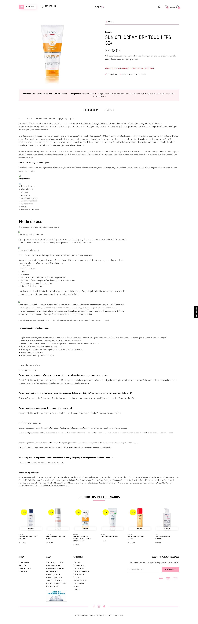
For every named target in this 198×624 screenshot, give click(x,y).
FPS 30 (61, 462)
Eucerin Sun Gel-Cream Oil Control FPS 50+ (41, 462)
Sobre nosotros (24, 562)
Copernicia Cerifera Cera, (130, 480)
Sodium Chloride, (63, 485)
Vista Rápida (39, 512)
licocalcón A (26, 142)
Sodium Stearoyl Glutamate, (116, 483)
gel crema (152, 93)
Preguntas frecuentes (53, 565)
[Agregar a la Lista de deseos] (42, 537)
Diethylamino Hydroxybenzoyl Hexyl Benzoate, (155, 477)
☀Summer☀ (91, 93)
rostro (94, 96)
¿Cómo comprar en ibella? (55, 562)
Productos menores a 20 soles (56, 583)
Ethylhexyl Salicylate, (114, 477)
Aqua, (21, 477)
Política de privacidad (53, 574)
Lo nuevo (76, 586)
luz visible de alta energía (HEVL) (93, 123)
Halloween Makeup (79, 565)
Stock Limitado (78, 583)
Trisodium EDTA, (36, 485)
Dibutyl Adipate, (47, 480)
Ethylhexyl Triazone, (130, 477)
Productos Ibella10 (52, 586)
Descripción (91, 109)
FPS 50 (145, 93)
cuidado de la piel (110, 93)
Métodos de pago (52, 571)
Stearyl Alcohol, (86, 480)
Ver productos (24, 565)
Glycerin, (64, 483)
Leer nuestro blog (25, 568)
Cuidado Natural (78, 574)
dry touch (121, 93)
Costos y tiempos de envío (55, 568)
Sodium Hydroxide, (49, 485)
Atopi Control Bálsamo (109, 537)
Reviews (109, 109)
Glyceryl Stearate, (146, 480)
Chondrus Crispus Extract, (78, 483)
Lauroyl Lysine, (158, 480)
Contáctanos (23, 571)
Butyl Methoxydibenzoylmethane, (57, 477)
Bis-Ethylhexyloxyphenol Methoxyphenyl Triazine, (88, 477)
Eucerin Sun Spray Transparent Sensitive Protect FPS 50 (45, 448)
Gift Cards (76, 589)
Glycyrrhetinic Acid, (30, 483)
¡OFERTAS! (77, 577)
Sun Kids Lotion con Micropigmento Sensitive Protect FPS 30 (82, 538)
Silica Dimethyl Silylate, (96, 483)
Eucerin (108, 32)
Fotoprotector (137, 93)
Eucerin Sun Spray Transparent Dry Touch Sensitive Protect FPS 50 (43, 433)
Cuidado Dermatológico (81, 571)
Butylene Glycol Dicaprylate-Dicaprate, (106, 480)
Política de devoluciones (54, 577)
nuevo (159, 93)
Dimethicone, (132, 483)
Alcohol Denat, (38, 477)
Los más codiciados (79, 580)
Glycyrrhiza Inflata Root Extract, (49, 483)
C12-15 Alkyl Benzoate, (33, 480)
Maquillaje (76, 562)
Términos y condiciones (54, 580)
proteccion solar (168, 93)
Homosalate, (28, 477)
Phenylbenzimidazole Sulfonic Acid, (66, 480)
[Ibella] (99, 7)
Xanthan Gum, (142, 483)
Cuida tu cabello (78, 568)
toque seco (102, 96)
